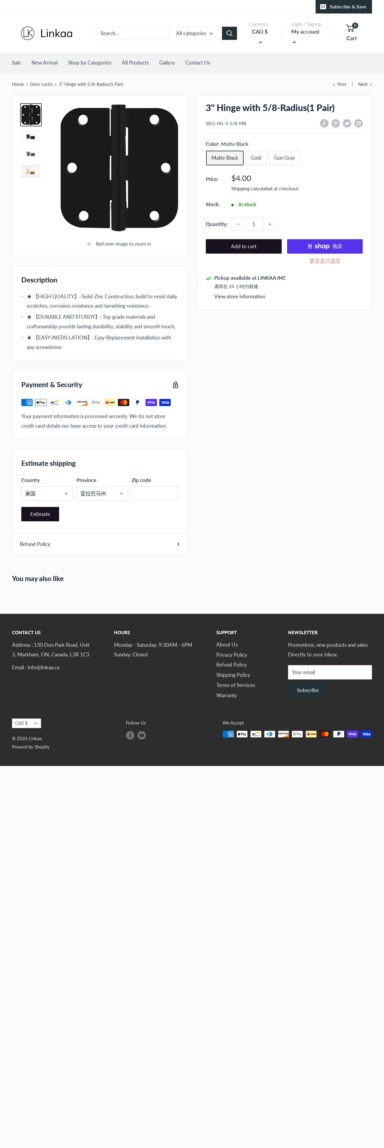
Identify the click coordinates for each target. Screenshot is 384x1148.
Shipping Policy (233, 675)
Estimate (40, 514)
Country (30, 480)
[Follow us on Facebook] (130, 735)
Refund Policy (35, 544)
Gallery (167, 62)
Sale (16, 62)
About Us (227, 644)
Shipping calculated (251, 188)
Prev (342, 84)
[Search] (229, 33)
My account (305, 31)
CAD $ (21, 723)
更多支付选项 (325, 261)
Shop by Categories (89, 62)
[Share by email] (358, 123)
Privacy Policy (231, 655)
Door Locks (41, 84)
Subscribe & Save (348, 6)
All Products (135, 62)
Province (86, 480)
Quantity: (217, 224)
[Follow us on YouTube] (141, 735)
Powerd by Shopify (31, 746)
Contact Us (197, 62)
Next (363, 84)
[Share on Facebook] (324, 123)
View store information (239, 297)
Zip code (141, 480)
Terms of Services (235, 685)
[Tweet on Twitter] (347, 123)
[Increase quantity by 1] (269, 224)
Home (18, 84)
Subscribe (308, 690)
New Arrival (45, 62)
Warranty (226, 695)
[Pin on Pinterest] (336, 123)
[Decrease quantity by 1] (238, 224)
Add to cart (243, 246)
